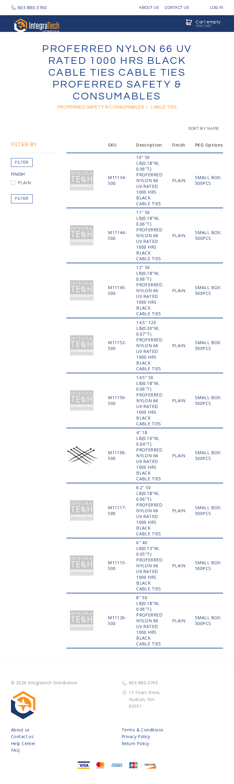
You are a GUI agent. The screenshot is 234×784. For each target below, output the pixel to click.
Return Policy (135, 743)
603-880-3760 (32, 7)
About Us (149, 7)
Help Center (23, 743)
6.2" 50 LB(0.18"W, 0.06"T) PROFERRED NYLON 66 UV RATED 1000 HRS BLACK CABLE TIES (149, 511)
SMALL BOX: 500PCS (208, 180)
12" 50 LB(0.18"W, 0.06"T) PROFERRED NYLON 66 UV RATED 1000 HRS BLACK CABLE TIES (149, 290)
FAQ (15, 750)
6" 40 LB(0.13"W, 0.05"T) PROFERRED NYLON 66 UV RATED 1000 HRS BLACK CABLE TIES (149, 566)
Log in (216, 7)
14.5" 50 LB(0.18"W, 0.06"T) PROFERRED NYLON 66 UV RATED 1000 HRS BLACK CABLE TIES (149, 401)
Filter (22, 162)
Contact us (22, 736)
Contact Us (177, 7)
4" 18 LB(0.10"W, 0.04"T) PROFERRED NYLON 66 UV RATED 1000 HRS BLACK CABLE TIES (149, 456)
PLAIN (24, 182)
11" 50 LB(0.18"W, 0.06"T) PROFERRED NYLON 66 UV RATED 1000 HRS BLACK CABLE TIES (149, 235)
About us (20, 730)
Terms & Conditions (143, 730)
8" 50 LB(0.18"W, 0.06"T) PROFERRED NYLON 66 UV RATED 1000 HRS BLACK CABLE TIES (149, 621)
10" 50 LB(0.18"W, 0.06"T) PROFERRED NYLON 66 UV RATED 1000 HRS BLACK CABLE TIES (149, 180)
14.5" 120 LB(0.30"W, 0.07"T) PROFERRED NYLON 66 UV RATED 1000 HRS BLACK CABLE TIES (149, 345)
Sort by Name (203, 128)
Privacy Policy (136, 736)
